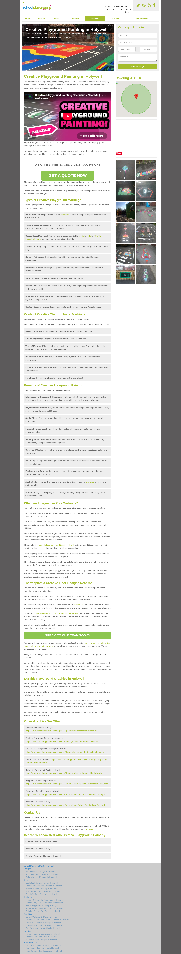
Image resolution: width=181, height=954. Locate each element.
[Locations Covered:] (23, 2)
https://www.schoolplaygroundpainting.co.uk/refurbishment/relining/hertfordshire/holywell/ (65, 805)
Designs (41, 18)
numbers (65, 214)
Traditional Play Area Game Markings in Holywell (47, 920)
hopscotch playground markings (38, 646)
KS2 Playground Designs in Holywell (42, 874)
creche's (60, 613)
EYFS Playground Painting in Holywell (42, 905)
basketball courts (33, 239)
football (82, 236)
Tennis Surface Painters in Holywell (41, 894)
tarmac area (79, 605)
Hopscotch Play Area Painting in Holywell (44, 925)
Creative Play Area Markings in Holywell (43, 922)
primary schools (41, 613)
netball (89, 236)
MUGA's (97, 236)
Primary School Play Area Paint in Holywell (44, 900)
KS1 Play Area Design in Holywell (40, 871)
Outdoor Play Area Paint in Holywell (41, 937)
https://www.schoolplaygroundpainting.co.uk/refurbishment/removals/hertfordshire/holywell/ (66, 794)
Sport (57, 18)
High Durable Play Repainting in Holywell (44, 951)
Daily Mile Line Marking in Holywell (41, 877)
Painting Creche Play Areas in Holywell (43, 911)
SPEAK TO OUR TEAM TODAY (67, 635)
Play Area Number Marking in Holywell (43, 928)
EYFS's (52, 613)
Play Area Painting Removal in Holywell (43, 945)
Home (27, 18)
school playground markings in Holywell (56, 545)
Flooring (116, 18)
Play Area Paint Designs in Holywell (41, 939)
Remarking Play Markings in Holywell (42, 948)
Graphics (95, 18)
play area (90, 482)
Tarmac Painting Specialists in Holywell (43, 934)
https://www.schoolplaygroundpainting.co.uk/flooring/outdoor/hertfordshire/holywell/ (63, 741)
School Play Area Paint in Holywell (39, 866)
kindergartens (71, 613)
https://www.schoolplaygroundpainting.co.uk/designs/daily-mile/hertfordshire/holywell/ (64, 773)
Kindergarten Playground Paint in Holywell (44, 908)
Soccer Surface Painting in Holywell (41, 888)
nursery (89, 829)
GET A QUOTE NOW (68, 175)
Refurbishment (142, 18)
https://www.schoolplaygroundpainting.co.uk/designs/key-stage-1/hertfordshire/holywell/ (65, 752)
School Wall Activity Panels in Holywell (42, 917)
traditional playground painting (96, 643)
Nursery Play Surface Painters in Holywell (44, 903)
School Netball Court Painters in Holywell (44, 886)
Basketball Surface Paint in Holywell (42, 883)
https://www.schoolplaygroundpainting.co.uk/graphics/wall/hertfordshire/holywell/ (61, 731)
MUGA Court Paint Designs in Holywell (43, 891)
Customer (74, 18)
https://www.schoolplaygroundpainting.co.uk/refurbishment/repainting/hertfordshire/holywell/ (67, 784)
